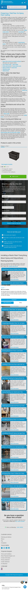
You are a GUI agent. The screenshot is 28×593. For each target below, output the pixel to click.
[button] (3, 288)
